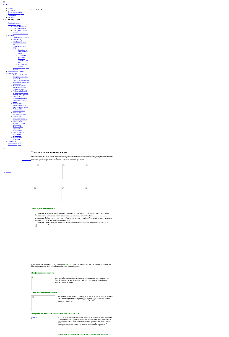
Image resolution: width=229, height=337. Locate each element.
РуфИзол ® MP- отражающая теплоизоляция (18, 128)
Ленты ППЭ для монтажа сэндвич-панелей (23, 51)
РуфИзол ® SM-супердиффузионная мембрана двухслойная (20, 118)
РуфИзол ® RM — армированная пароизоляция (18, 134)
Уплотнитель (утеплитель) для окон (23, 60)
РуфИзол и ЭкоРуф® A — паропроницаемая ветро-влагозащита (21, 76)
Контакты (11, 17)
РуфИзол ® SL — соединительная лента (19, 113)
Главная (10, 8)
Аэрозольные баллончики (15, 71)
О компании (11, 10)
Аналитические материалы (16, 14)
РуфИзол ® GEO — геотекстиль (19, 138)
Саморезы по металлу (19, 28)
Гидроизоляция (12, 73)
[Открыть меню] (4, 148)
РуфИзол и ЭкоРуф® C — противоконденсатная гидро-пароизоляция (21, 87)
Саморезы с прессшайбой (20, 34)
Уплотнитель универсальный (17, 40)
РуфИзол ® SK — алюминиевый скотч (19, 110)
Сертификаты (12, 15)
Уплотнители (12, 35)
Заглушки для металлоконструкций (14, 142)
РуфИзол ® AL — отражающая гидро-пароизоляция (19, 123)
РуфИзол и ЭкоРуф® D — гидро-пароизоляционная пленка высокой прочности (21, 93)
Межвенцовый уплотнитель (22, 56)
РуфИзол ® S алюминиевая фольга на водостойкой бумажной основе (20, 99)
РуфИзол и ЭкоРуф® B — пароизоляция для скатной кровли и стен (21, 82)
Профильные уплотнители (21, 37)
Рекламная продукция (14, 145)
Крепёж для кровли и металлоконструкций (14, 24)
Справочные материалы (15, 12)
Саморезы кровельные (19, 26)
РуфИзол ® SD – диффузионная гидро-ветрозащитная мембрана (20, 105)
